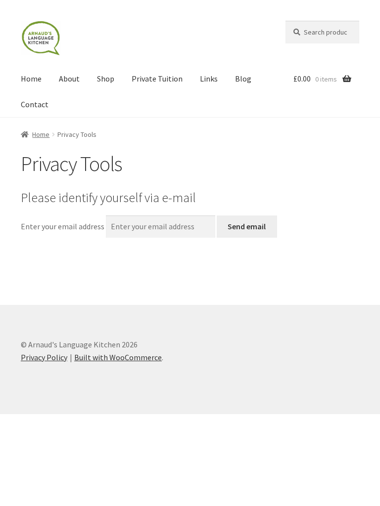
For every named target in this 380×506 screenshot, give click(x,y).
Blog (243, 79)
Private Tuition (157, 79)
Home (31, 79)
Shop (105, 79)
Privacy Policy (44, 357)
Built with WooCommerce (118, 357)
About (69, 79)
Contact (34, 104)
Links (209, 79)
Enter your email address (62, 226)
